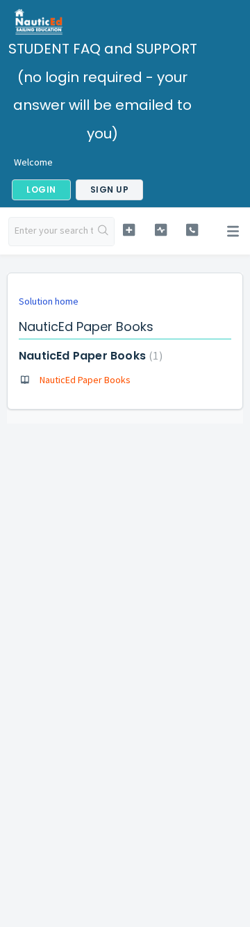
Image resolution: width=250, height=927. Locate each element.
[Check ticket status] (161, 230)
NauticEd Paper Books (89, 356)
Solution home (48, 301)
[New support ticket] (129, 230)
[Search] (103, 231)
